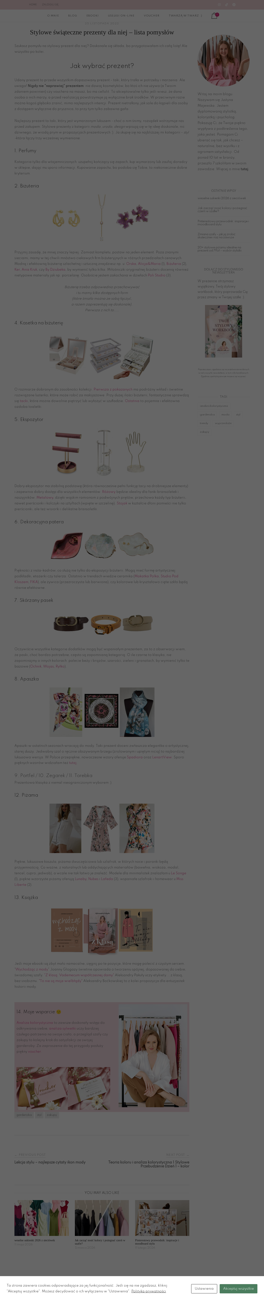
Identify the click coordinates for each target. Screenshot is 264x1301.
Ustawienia (204, 1288)
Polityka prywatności (148, 1291)
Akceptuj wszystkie (238, 1288)
